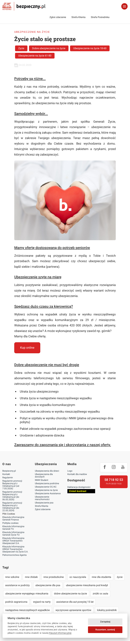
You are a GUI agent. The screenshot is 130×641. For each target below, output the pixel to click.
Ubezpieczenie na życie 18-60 (89, 48)
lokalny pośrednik (107, 610)
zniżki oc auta (100, 593)
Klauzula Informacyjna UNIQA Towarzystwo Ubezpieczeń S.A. (13, 541)
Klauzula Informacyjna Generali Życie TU (13, 533)
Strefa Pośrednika (100, 17)
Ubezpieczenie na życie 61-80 (34, 55)
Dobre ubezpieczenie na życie (48, 48)
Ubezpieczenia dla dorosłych (44, 475)
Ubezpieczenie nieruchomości (42, 498)
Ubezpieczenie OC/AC (45, 487)
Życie (21, 48)
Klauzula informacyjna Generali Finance (13, 518)
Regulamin (7, 477)
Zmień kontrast (77, 491)
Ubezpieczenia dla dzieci (47, 471)
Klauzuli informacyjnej (60, 633)
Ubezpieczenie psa (44, 503)
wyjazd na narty (42, 601)
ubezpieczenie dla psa (47, 585)
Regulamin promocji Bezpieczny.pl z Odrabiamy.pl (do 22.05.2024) (12, 507)
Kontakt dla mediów (77, 474)
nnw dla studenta (101, 576)
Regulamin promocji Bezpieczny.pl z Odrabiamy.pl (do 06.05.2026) (12, 496)
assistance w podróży (17, 585)
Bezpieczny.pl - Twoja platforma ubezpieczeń (23, 6)
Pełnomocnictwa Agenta (14, 555)
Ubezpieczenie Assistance (48, 493)
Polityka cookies (10, 523)
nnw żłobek (31, 576)
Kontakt (6, 474)
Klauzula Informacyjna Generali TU (13, 527)
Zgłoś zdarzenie (57, 17)
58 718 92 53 (113, 480)
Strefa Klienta (79, 17)
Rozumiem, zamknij (105, 629)
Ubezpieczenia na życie (46, 490)
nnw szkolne (12, 576)
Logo (69, 471)
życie (120, 576)
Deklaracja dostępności (78, 487)
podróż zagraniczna (16, 601)
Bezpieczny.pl (9, 471)
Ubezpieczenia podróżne (47, 483)
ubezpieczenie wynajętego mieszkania (26, 593)
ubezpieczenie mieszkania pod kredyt (87, 585)
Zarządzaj (105, 621)
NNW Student (41, 480)
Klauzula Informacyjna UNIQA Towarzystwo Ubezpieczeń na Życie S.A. (15, 549)
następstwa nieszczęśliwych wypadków (27, 610)
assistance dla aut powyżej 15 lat (75, 601)
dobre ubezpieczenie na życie (70, 593)
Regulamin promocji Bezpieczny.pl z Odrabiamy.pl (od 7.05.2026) (12, 485)
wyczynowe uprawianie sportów (73, 610)
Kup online (27, 347)
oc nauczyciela (77, 576)
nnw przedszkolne (53, 576)
